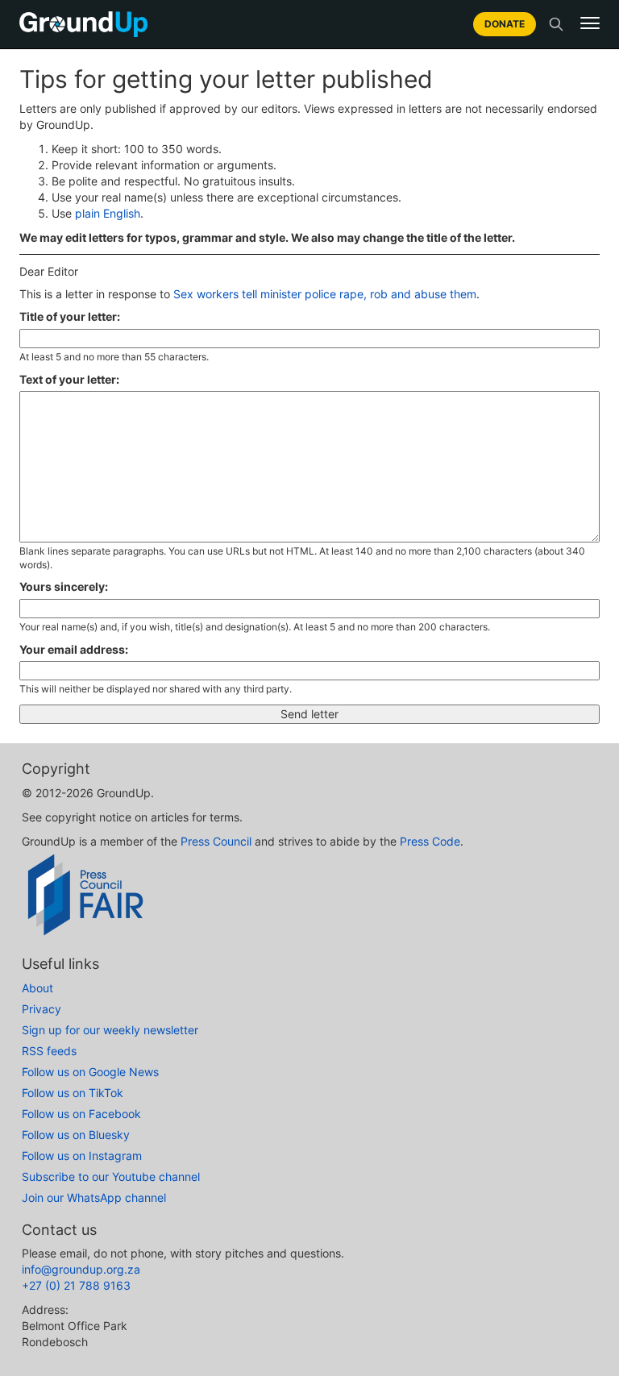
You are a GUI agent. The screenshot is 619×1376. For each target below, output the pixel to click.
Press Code (430, 841)
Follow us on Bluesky (76, 1134)
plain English (107, 213)
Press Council (216, 841)
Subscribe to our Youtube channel (111, 1176)
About (37, 988)
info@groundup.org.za (81, 1269)
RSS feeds (49, 1051)
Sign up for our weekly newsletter (110, 1030)
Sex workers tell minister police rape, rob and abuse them (324, 294)
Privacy (41, 1009)
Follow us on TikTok (72, 1093)
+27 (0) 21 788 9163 (76, 1285)
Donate (504, 24)
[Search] (556, 24)
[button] (590, 23)
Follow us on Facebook (81, 1113)
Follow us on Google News (90, 1072)
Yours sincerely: (63, 586)
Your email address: (73, 649)
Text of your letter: (69, 379)
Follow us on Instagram (82, 1155)
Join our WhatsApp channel (94, 1197)
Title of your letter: (69, 316)
